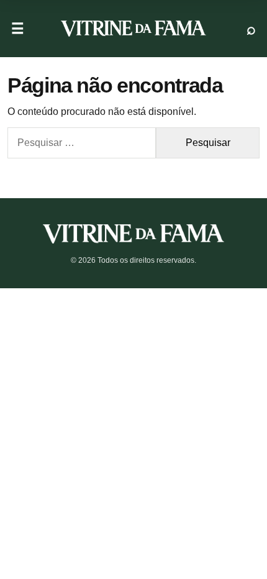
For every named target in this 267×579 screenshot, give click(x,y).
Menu (17, 29)
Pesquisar (251, 29)
